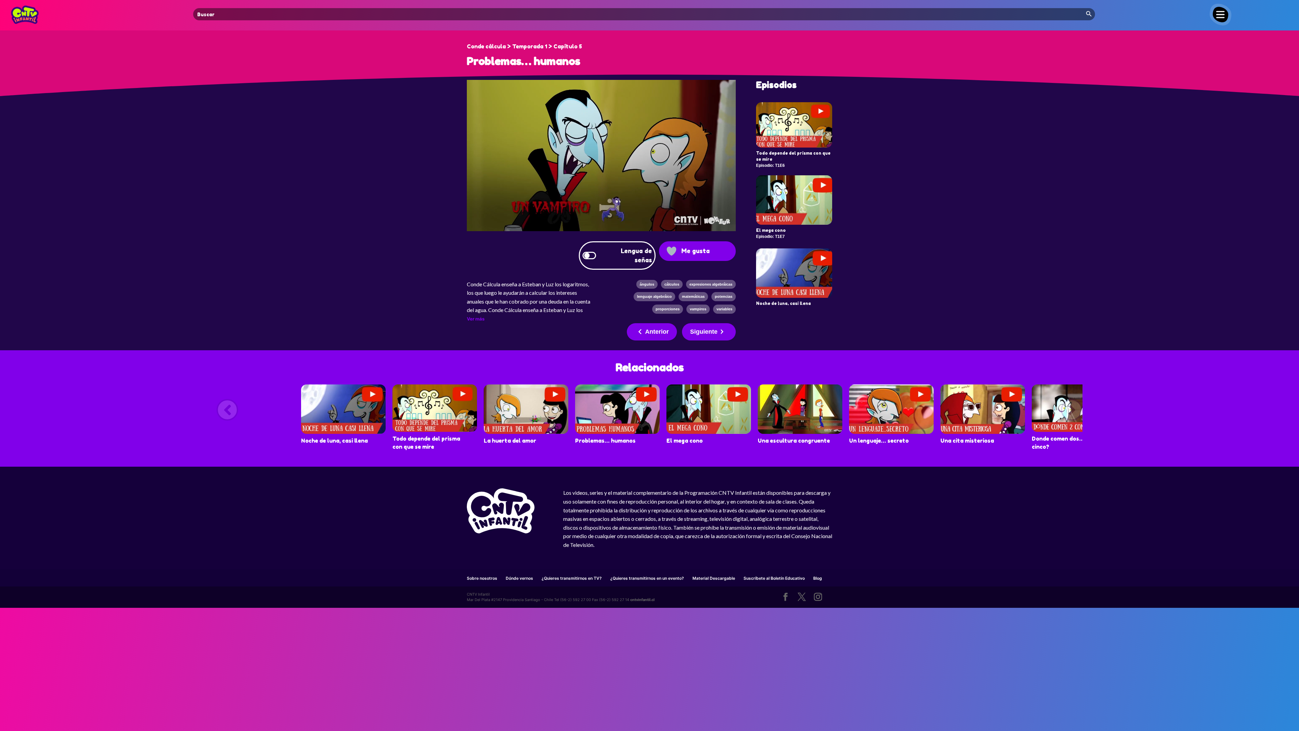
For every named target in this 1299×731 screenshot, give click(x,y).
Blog (817, 578)
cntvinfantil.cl (642, 599)
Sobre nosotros (482, 578)
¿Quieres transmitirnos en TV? (572, 578)
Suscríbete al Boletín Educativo (774, 578)
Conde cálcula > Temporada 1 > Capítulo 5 (524, 46)
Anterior (657, 331)
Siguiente (703, 331)
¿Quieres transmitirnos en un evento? (647, 578)
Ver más (475, 319)
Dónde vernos (519, 578)
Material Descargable (713, 578)
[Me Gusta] (671, 251)
